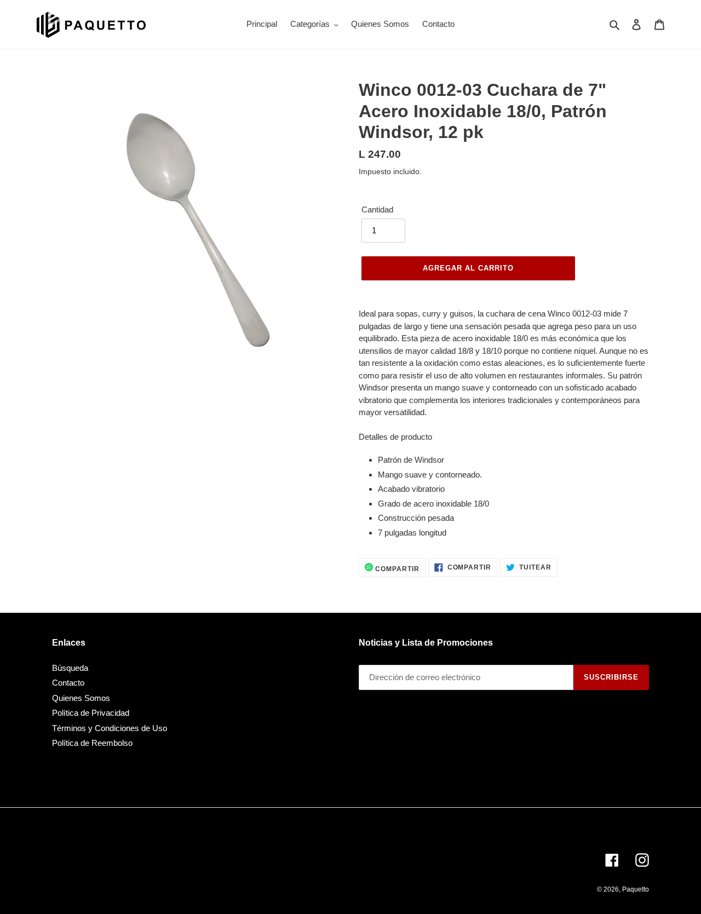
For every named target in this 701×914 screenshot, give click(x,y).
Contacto (68, 682)
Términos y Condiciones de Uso (109, 728)
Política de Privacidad (90, 712)
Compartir (396, 569)
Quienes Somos (81, 698)
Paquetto (635, 889)
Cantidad (377, 209)
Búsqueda (70, 667)
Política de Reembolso (92, 743)
